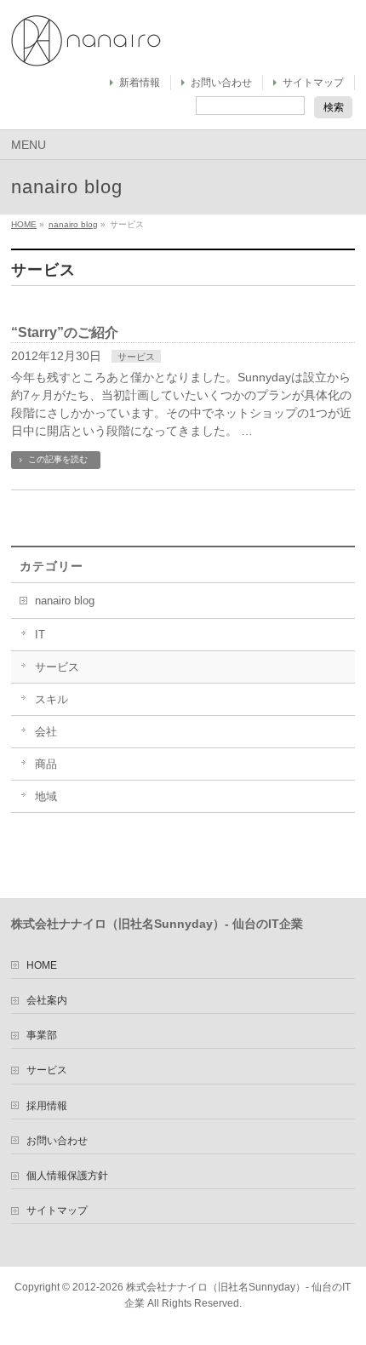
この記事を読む (58, 459)
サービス (136, 357)
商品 (46, 764)
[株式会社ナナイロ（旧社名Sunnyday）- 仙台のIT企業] (86, 47)
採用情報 (46, 1106)
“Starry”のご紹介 (64, 332)
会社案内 (46, 1000)
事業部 (41, 1035)
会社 (46, 732)
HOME (24, 224)
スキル (51, 700)
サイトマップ (313, 83)
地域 (46, 797)
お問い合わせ (221, 83)
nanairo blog (73, 224)
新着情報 (139, 83)
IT (40, 635)
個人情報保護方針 (67, 1176)
